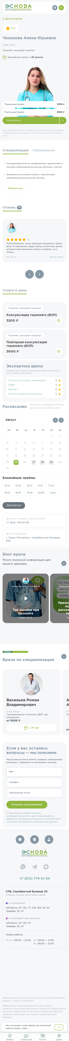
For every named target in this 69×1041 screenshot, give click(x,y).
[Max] (46, 867)
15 (51, 449)
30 (60, 462)
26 (24, 462)
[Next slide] (39, 274)
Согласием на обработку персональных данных (32, 822)
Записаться (13, 120)
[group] (34, 240)
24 (7, 462)
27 (33, 462)
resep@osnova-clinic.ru (34, 1033)
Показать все (15, 188)
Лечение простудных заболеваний (27, 380)
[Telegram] (34, 867)
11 (16, 449)
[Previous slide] (29, 274)
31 (7, 469)
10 (7, 449)
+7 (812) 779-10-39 (34, 878)
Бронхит (12, 389)
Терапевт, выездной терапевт (24, 308)
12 (25, 449)
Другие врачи (13, 19)
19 (25, 456)
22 (51, 456)
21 (42, 456)
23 (60, 456)
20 (33, 456)
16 (60, 449)
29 (51, 462)
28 (42, 462)
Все (63, 563)
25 (16, 462)
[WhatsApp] (23, 867)
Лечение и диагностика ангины (25, 394)
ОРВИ (11, 385)
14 (42, 449)
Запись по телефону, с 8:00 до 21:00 (25, 521)
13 (34, 449)
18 (16, 456)
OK (59, 1027)
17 (7, 456)
